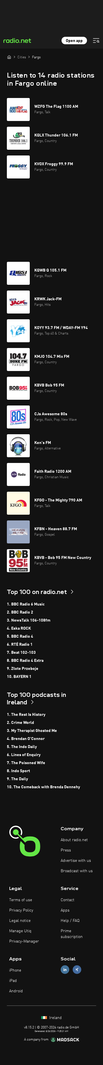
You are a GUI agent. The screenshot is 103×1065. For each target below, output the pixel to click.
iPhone (15, 970)
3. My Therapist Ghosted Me (32, 731)
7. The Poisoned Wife (26, 763)
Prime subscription (72, 934)
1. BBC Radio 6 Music (26, 604)
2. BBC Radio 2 (20, 612)
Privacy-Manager (24, 941)
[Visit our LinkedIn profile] (65, 970)
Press (66, 850)
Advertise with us (76, 861)
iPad (13, 981)
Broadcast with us (77, 871)
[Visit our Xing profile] (77, 970)
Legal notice (20, 921)
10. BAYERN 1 (19, 677)
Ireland (55, 1018)
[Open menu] (96, 40)
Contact (67, 900)
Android (16, 991)
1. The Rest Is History (26, 715)
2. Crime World (20, 723)
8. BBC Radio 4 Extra (25, 661)
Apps (65, 910)
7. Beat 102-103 (21, 653)
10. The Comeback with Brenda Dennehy (43, 787)
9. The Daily (17, 779)
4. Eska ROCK (19, 628)
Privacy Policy (21, 910)
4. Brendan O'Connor (26, 739)
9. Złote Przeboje (22, 669)
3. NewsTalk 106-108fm (28, 620)
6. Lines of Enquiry (24, 755)
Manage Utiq (20, 931)
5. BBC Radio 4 (20, 637)
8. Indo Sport (18, 771)
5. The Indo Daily (22, 747)
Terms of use (20, 900)
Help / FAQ (70, 921)
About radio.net (74, 840)
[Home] (9, 57)
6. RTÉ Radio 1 (20, 645)
